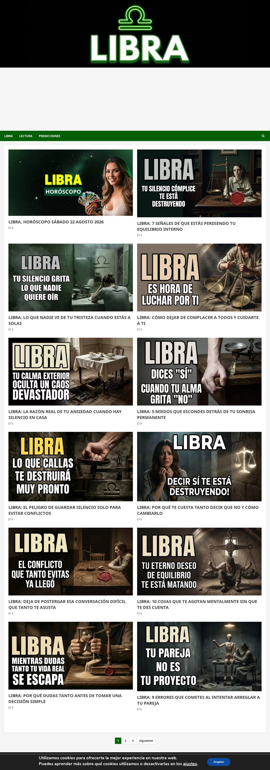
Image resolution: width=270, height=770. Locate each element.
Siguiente (146, 741)
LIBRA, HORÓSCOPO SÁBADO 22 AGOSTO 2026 (56, 222)
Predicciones (49, 136)
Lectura (25, 136)
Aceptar (218, 762)
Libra (8, 136)
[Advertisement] (135, 99)
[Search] (263, 136)
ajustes (190, 764)
